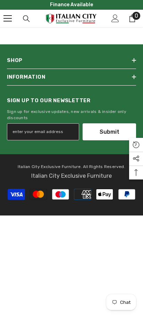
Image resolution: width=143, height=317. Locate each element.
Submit (109, 132)
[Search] (26, 19)
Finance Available (71, 5)
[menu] (7, 18)
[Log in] (115, 18)
